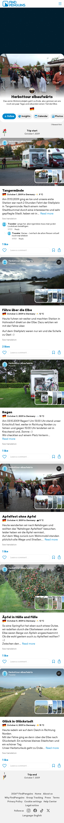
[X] (48, 810)
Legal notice (32, 805)
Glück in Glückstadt (17, 721)
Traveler (12, 144)
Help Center (50, 801)
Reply (17, 229)
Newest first (57, 124)
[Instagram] (28, 810)
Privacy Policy (14, 801)
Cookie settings (33, 801)
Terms (56, 797)
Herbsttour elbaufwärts (32, 96)
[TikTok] (41, 810)
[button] (60, 3)
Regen (7, 412)
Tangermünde (13, 190)
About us (48, 793)
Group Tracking (34, 797)
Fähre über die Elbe (17, 310)
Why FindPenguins (14, 797)
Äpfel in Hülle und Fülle (20, 617)
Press (48, 797)
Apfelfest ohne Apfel (19, 516)
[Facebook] (35, 810)
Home (38, 793)
